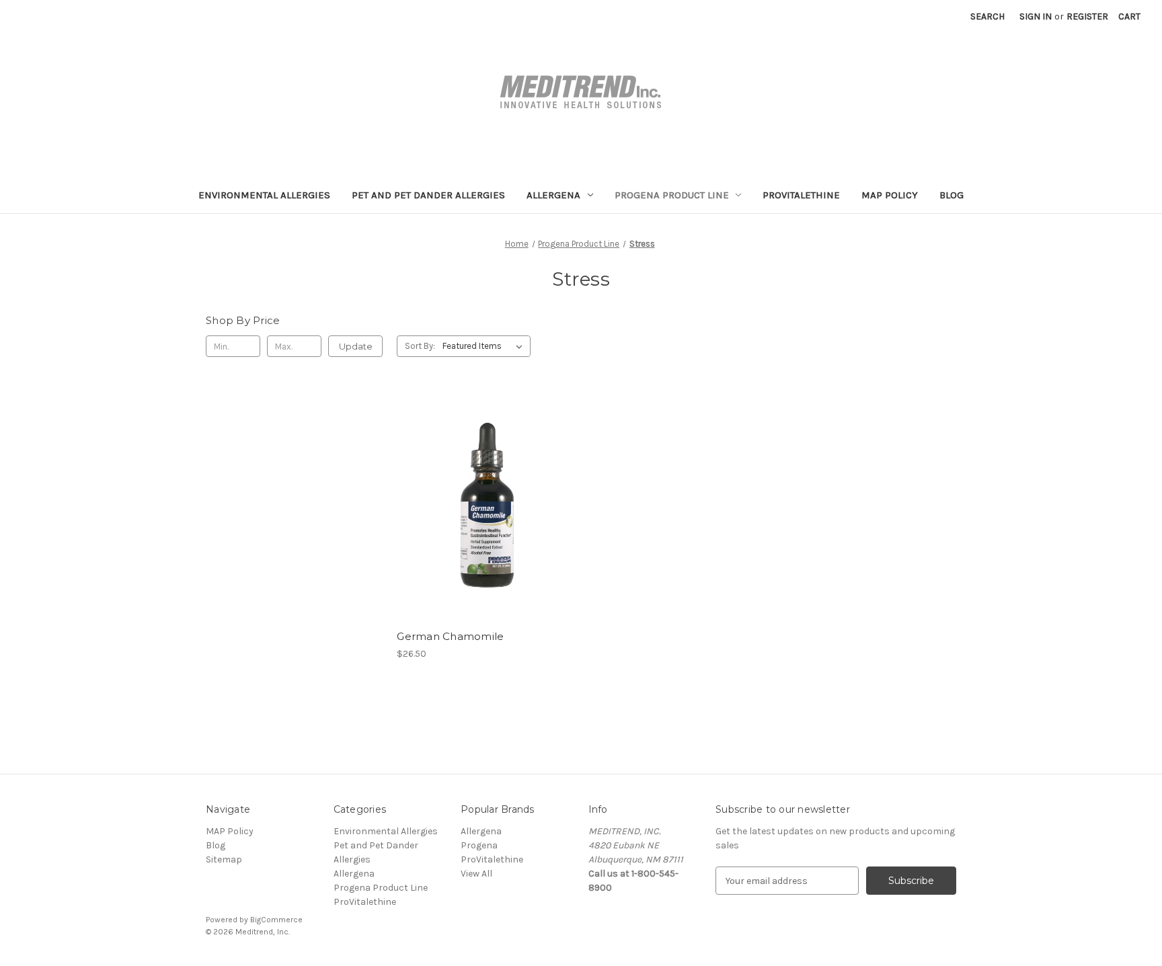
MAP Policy (889, 195)
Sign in (1035, 16)
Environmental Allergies (264, 195)
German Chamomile (450, 636)
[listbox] (485, 346)
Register (1087, 16)
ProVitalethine (801, 195)
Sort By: (420, 346)
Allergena (553, 195)
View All (476, 873)
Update (356, 346)
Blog (951, 195)
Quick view (485, 506)
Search (987, 16)
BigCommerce (276, 919)
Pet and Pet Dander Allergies (428, 195)
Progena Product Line (672, 195)
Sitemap (224, 859)
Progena (479, 845)
